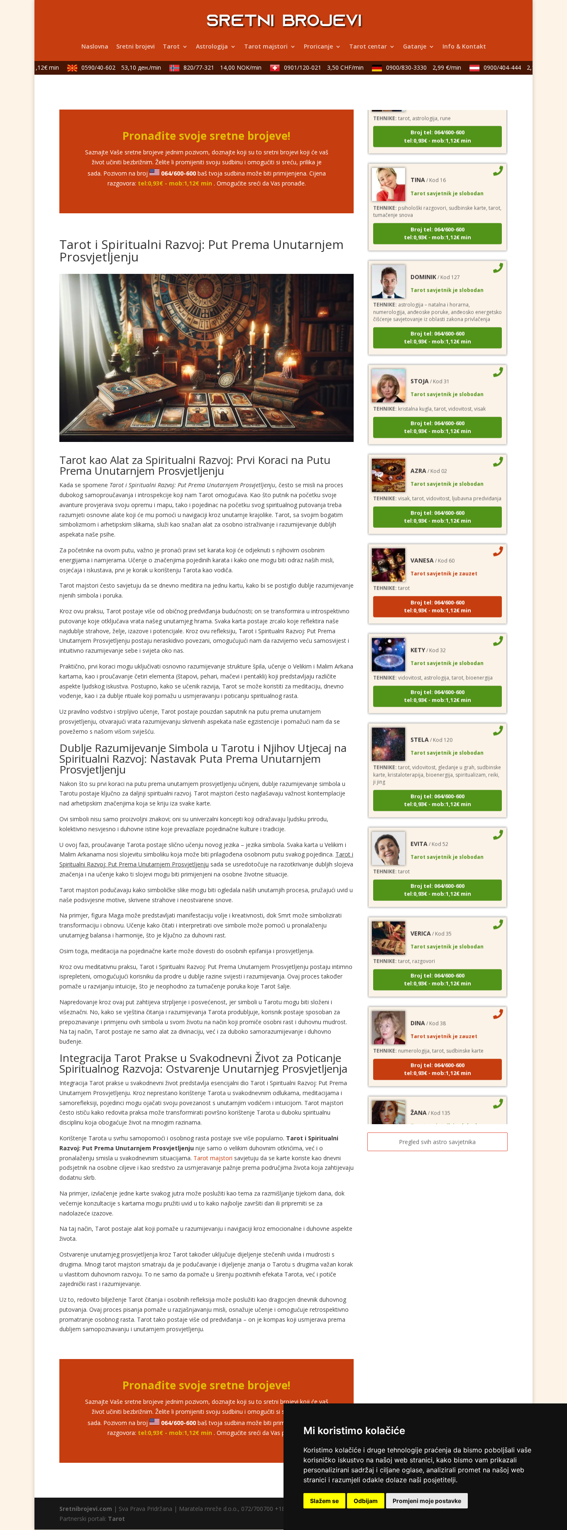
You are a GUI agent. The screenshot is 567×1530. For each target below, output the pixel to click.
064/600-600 (178, 173)
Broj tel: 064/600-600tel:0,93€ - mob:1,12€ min (437, 119)
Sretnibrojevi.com (85, 1509)
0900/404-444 (506, 67)
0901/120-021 (310, 67)
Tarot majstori (266, 47)
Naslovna (94, 47)
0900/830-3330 (409, 67)
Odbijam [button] (366, 1500)
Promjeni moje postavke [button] (427, 1500)
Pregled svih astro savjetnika (437, 1142)
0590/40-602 (107, 67)
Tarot (171, 47)
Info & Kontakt (464, 47)
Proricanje (318, 47)
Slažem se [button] (324, 1500)
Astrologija (212, 47)
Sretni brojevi (135, 47)
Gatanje (414, 47)
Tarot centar (368, 47)
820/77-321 (209, 67)
